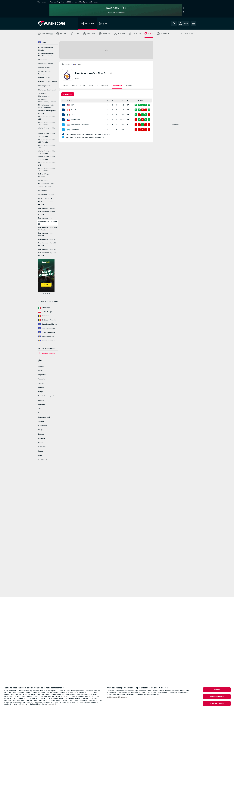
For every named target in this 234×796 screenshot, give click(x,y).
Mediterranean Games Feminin (46, 203)
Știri (82, 86)
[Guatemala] (68, 129)
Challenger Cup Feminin (47, 90)
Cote (74, 86)
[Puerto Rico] (68, 119)
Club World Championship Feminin (47, 100)
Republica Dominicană (80, 125)
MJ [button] (108, 100)
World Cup (42, 59)
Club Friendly (43, 180)
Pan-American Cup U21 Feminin (47, 254)
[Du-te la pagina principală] (53, 23)
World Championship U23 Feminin (46, 123)
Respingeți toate (217, 696)
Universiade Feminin (46, 194)
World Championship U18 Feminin (46, 158)
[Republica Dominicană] (68, 124)
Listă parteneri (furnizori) (117, 697)
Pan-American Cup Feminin (45, 234)
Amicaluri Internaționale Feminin (47, 112)
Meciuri (104, 86)
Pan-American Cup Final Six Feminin (47, 228)
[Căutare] (174, 23)
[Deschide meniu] (193, 23)
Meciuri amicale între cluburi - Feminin (46, 185)
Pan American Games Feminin (46, 213)
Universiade (42, 190)
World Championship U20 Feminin (46, 140)
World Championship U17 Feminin (46, 169)
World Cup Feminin (45, 64)
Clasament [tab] (68, 94)
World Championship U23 (46, 117)
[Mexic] (68, 114)
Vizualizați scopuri (217, 703)
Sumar (65, 86)
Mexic (73, 115)
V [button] (112, 100)
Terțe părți (51, 704)
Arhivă (129, 86)
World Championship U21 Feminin (46, 135)
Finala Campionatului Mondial (46, 48)
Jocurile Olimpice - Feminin (45, 72)
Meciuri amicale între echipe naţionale (46, 106)
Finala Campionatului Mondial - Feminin (46, 54)
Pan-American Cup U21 (47, 249)
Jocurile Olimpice (44, 68)
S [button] (122, 100)
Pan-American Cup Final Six (47, 222)
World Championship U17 (46, 163)
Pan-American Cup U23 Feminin (47, 244)
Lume (79, 64)
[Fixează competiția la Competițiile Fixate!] (111, 73)
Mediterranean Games (46, 198)
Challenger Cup (44, 86)
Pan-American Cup (45, 218)
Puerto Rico (75, 120)
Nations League (44, 77)
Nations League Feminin (47, 82)
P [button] (127, 100)
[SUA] (68, 105)
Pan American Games (46, 208)
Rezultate (93, 86)
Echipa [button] (69, 100)
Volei (67, 64)
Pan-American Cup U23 (47, 239)
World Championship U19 (46, 146)
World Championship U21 (46, 129)
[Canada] (68, 110)
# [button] (62, 100)
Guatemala (75, 129)
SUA (72, 105)
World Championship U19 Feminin (46, 152)
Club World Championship (44, 94)
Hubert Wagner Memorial (44, 175)
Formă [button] (140, 100)
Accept (217, 690)
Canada (74, 110)
